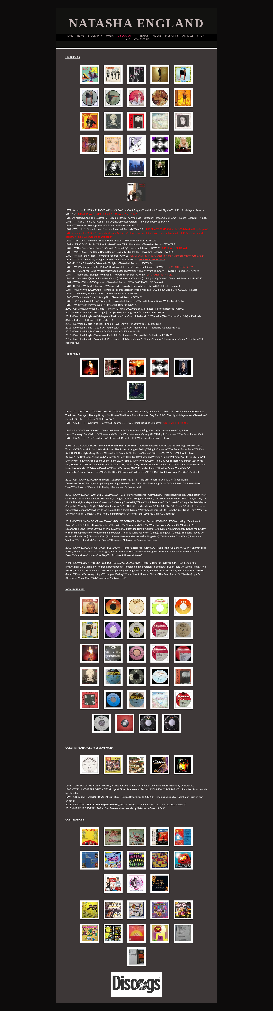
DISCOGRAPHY (126, 36)
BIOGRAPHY (95, 36)
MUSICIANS (172, 36)
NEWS (80, 36)
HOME (69, 36)
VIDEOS (156, 36)
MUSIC (110, 36)
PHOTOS (144, 36)
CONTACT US (141, 39)
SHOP (200, 36)
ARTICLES (188, 36)
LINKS (127, 39)
